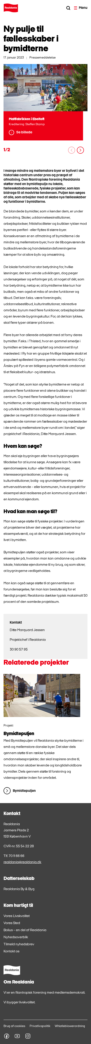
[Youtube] (17, 1036)
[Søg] (68, 8)
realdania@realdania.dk (22, 862)
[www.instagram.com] (28, 1036)
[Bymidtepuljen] (42, 695)
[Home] (11, 8)
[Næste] (80, 150)
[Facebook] (7, 1036)
